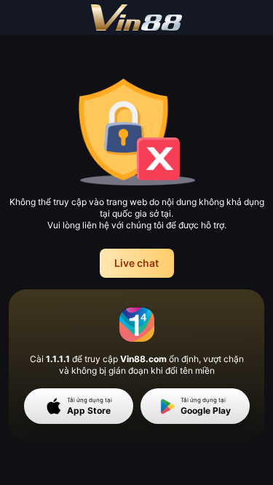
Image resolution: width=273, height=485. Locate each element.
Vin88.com (143, 358)
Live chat (136, 263)
